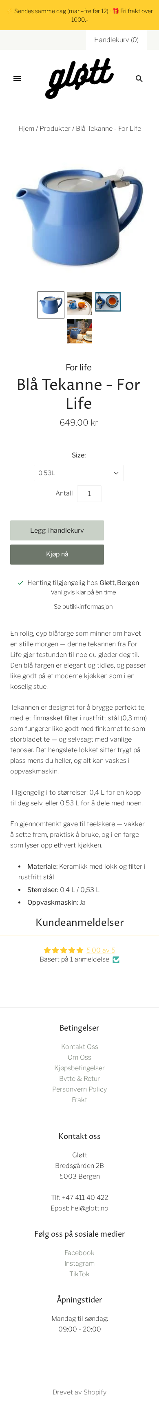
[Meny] (17, 78)
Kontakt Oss (79, 1047)
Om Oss (79, 1057)
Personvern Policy (79, 1089)
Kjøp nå (57, 554)
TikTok (79, 1274)
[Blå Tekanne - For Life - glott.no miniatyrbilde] (51, 304)
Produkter (55, 128)
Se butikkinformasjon (83, 606)
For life (79, 367)
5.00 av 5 (100, 950)
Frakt (79, 1100)
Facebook (79, 1253)
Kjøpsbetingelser (79, 1068)
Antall (64, 493)
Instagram (79, 1263)
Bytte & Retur (79, 1079)
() (116, 40)
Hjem (26, 128)
